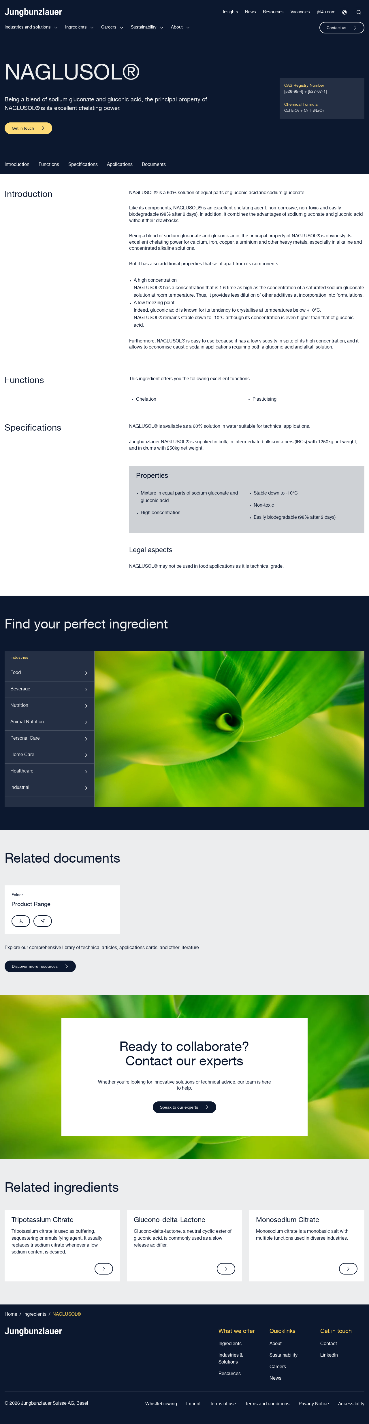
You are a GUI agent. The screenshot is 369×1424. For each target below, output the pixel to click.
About (177, 27)
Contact (328, 1344)
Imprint (193, 1404)
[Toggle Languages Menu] (344, 12)
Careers (108, 27)
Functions (49, 165)
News (250, 12)
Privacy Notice (314, 1404)
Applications (120, 165)
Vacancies (300, 12)
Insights (230, 12)
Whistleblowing (161, 1404)
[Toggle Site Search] (358, 12)
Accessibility (351, 1404)
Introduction (17, 165)
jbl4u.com (326, 12)
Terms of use (223, 1404)
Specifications (83, 165)
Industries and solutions (28, 27)
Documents (154, 165)
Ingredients (76, 27)
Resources (273, 12)
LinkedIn (329, 1355)
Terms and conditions (267, 1404)
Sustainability (144, 27)
